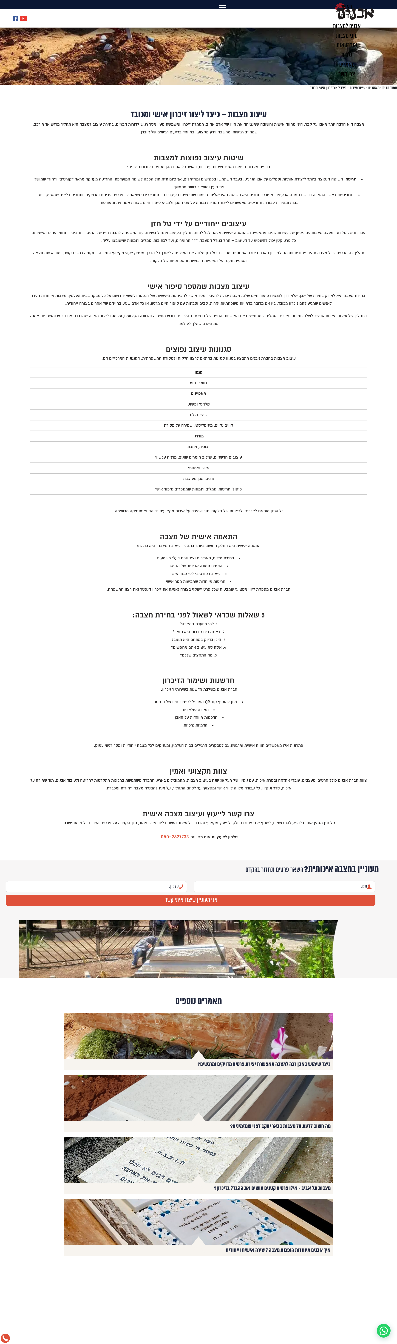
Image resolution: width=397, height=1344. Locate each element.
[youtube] (23, 19)
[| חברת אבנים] (354, 19)
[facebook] (15, 19)
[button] (384, 1331)
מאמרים (374, 88)
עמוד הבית (389, 88)
